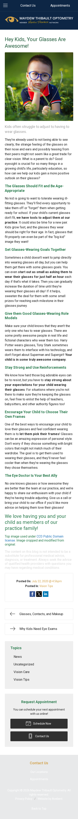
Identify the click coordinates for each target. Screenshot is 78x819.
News (18, 657)
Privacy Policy (23, 798)
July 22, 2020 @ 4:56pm (47, 581)
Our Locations (39, 771)
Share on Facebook (32, 594)
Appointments (60, 5)
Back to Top (39, 808)
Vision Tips (46, 586)
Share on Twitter (39, 594)
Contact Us (28, 5)
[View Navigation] (7, 5)
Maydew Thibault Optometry (48, 790)
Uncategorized (24, 664)
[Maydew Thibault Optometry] (39, 19)
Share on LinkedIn (45, 594)
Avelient (57, 798)
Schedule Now (42, 723)
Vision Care (22, 672)
